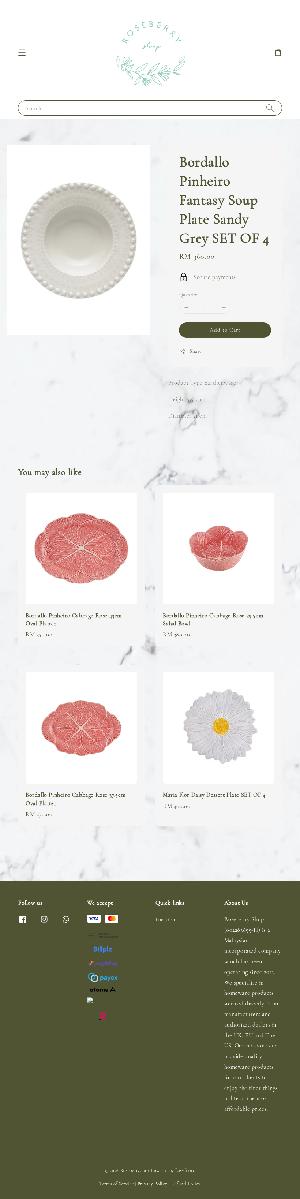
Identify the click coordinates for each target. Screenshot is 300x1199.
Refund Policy (186, 1184)
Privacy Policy (153, 1184)
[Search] (270, 108)
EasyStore (185, 1170)
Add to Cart (225, 329)
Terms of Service (116, 1184)
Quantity (188, 295)
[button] (22, 52)
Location (165, 919)
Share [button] (196, 351)
